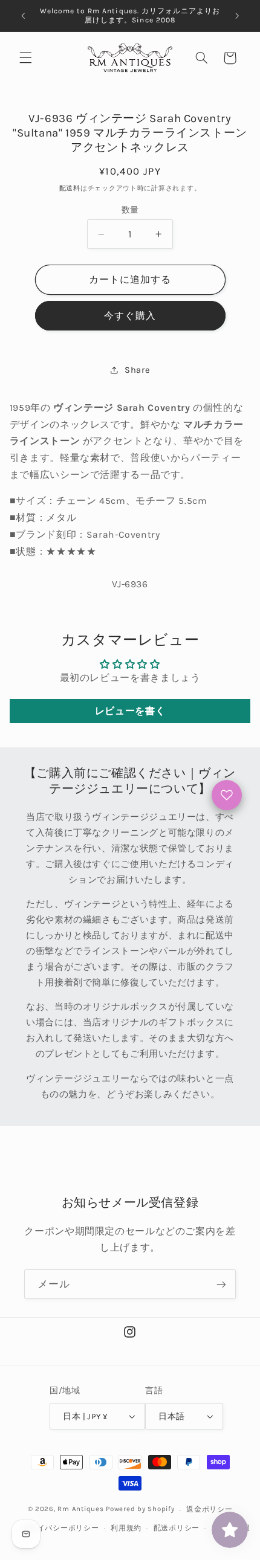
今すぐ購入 (129, 316)
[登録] (221, 1284)
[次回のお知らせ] (237, 15)
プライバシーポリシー (60, 1528)
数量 (130, 209)
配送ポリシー (177, 1528)
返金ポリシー (209, 1509)
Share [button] (137, 370)
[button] (25, 58)
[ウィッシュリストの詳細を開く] (227, 795)
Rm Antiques (80, 1509)
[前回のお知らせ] (23, 15)
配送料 (69, 188)
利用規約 (126, 1528)
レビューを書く (130, 711)
